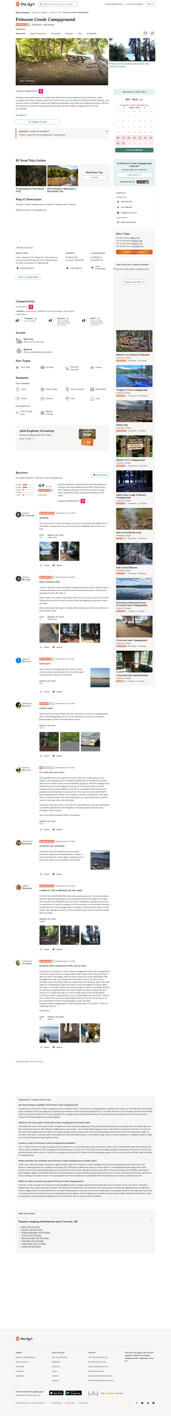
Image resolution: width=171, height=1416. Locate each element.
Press (54, 1371)
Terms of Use (83, 1403)
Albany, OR (137, 243)
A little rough (46, 708)
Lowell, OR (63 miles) (31, 1246)
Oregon (44, 12)
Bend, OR (135, 238)
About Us (56, 1367)
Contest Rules (56, 1403)
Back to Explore (23, 12)
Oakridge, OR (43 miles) (32, 1241)
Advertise (56, 1362)
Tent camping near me (97, 1357)
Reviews (69, 33)
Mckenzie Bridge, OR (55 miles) (35, 1232)
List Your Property (134, 4)
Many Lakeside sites (49, 582)
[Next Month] (144, 107)
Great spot (44, 664)
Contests (19, 1371)
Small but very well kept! (51, 846)
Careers (55, 1376)
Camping (35, 12)
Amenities (56, 33)
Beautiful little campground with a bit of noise (62, 966)
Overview (20, 33)
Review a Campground (25, 1357)
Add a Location (22, 1362)
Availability (92, 33)
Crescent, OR (55, 12)
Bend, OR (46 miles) (30, 1227)
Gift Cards (20, 1367)
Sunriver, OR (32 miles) (31, 1230)
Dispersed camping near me (100, 1376)
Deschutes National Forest (74, 97)
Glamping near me (96, 1371)
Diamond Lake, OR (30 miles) (35, 1238)
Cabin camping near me (98, 1367)
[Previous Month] (124, 107)
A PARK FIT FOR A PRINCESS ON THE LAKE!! (60, 890)
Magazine (20, 1376)
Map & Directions (38, 33)
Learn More (21, 314)
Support (55, 1380)
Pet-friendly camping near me (101, 1380)
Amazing (43, 518)
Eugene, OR (136, 241)
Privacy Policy (70, 1403)
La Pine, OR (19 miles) (31, 1235)
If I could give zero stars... (52, 772)
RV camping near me (97, 1362)
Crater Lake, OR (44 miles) (33, 1244)
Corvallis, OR (137, 246)
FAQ (80, 33)
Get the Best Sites (113, 4)
